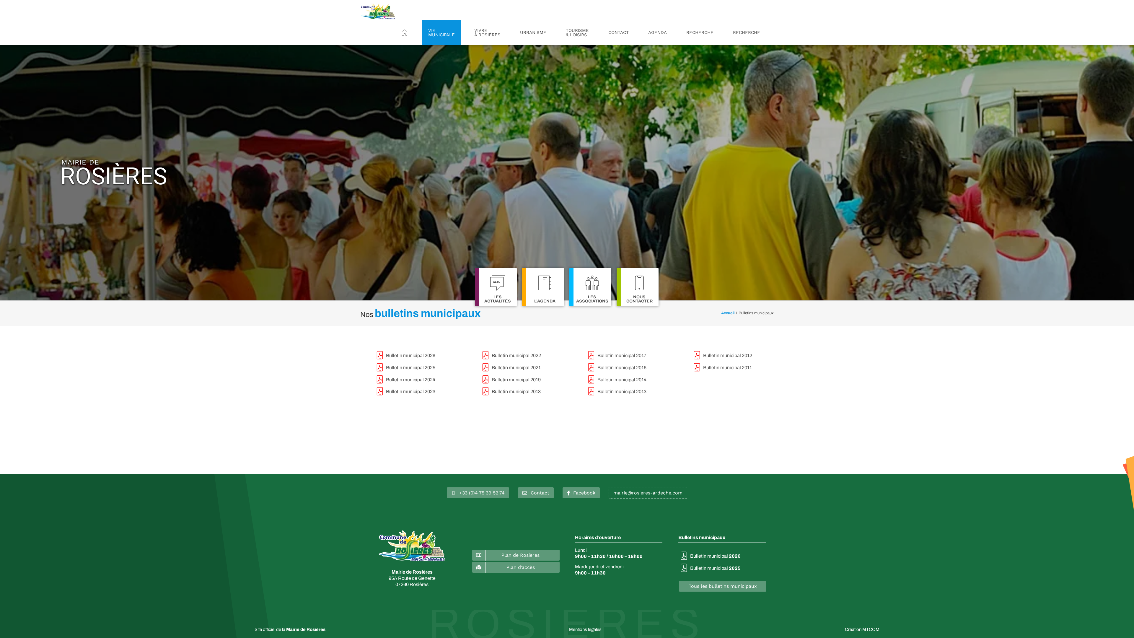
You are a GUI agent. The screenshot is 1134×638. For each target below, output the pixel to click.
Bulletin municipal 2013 (621, 391)
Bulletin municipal (715, 556)
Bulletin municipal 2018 (516, 391)
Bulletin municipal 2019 (516, 379)
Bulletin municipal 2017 (621, 355)
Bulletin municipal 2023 (410, 391)
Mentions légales (585, 629)
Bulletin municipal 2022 (516, 355)
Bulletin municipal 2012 (727, 355)
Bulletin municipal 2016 (621, 367)
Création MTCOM (862, 629)
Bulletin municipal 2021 (516, 367)
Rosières (113, 173)
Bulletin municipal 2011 (727, 367)
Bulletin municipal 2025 (410, 367)
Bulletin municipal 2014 (621, 379)
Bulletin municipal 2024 (410, 379)
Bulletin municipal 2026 (410, 355)
